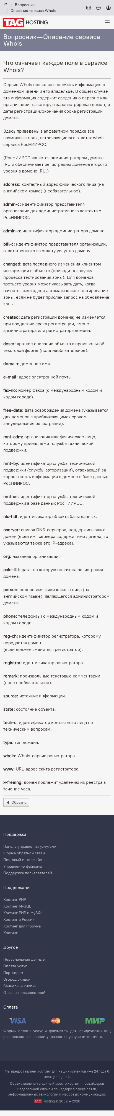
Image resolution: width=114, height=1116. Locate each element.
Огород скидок (16, 979)
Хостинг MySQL (17, 906)
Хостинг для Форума (22, 926)
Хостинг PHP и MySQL (23, 913)
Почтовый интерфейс (22, 860)
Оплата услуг (15, 966)
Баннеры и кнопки (20, 986)
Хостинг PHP (14, 900)
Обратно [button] (18, 802)
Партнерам (13, 973)
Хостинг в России (19, 920)
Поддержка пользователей (27, 873)
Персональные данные (24, 960)
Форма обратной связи (24, 853)
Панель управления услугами (29, 847)
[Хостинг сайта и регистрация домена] (25, 22)
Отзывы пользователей (24, 993)
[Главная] (5, 4)
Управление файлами (22, 866)
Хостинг (10, 933)
